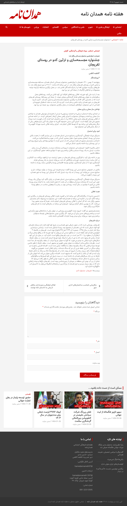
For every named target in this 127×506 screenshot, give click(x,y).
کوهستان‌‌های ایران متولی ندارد (112, 464)
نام (98, 341)
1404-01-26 (56, 421)
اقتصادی (55, 27)
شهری (90, 27)
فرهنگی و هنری (103, 27)
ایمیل (97, 352)
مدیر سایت (85, 69)
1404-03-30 (86, 424)
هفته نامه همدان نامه (102, 14)
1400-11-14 (95, 69)
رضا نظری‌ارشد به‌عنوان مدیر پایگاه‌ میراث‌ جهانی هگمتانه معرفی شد (110, 446)
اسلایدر (90, 51)
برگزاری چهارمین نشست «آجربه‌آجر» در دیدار (109, 470)
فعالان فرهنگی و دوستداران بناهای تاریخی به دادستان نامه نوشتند (43, 286)
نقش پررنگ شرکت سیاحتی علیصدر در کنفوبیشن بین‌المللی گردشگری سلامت (81, 416)
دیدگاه (97, 311)
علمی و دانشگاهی (77, 27)
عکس (119, 33)
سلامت (81, 403)
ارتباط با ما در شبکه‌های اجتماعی (14, 2)
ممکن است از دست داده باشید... (105, 388)
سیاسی (65, 27)
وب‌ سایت (96, 363)
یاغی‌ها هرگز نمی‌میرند (115, 459)
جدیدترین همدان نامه (106, 403)
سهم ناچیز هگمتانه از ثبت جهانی (109, 413)
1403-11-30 (26, 404)
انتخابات (46, 27)
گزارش (66, 51)
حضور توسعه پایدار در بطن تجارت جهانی (18, 399)
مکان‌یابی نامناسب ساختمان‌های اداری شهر (82, 286)
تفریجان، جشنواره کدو (84, 271)
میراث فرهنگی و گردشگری (78, 51)
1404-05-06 (116, 418)
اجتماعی (118, 27)
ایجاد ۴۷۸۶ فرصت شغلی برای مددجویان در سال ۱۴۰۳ (49, 415)
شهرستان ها (26, 27)
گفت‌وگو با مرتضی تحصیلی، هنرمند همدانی (110, 453)
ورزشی (36, 27)
